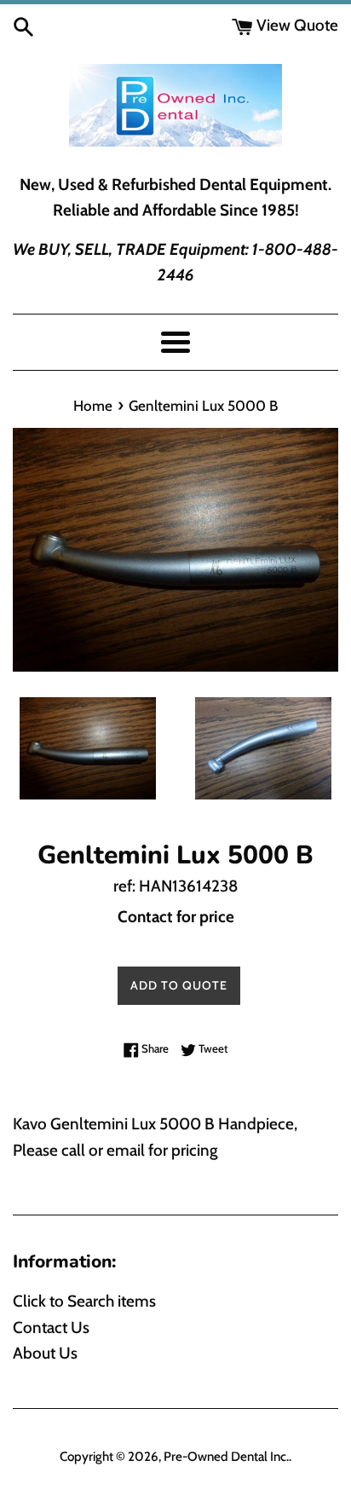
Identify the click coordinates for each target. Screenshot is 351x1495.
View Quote (295, 25)
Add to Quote (178, 985)
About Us (45, 1353)
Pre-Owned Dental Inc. (226, 1456)
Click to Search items (84, 1301)
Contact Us (51, 1327)
